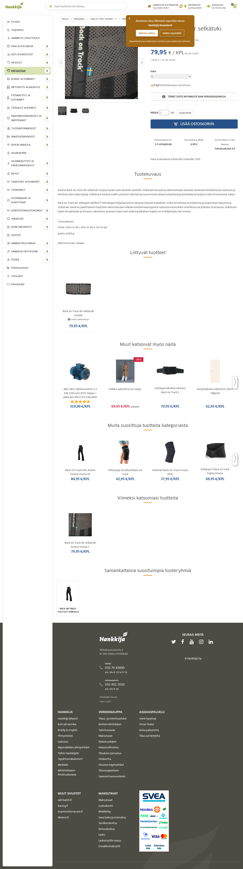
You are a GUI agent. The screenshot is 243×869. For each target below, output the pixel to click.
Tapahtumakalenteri (70, 759)
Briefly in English (67, 730)
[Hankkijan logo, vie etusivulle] (15, 5)
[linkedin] (212, 641)
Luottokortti (106, 806)
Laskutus (63, 741)
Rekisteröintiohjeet (110, 724)
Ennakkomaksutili (109, 846)
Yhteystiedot (65, 736)
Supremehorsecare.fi (70, 811)
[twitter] (174, 641)
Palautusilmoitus (109, 747)
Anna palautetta (149, 730)
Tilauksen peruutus (110, 753)
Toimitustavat (107, 730)
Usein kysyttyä (147, 718)
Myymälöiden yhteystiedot (73, 747)
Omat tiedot (146, 724)
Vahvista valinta (147, 33)
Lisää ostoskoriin (196, 123)
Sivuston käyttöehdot (111, 765)
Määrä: (154, 112)
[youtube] (192, 641)
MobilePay (105, 811)
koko (153, 71)
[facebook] (183, 641)
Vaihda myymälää (172, 33)
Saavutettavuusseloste (112, 776)
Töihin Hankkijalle (68, 753)
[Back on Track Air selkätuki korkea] (101, 62)
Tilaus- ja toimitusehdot (113, 718)
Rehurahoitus (107, 829)
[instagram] (202, 641)
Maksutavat (106, 736)
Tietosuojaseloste (109, 770)
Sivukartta (105, 759)
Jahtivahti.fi (65, 800)
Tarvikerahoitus (108, 823)
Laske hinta (185, 112)
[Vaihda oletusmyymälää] (181, 6)
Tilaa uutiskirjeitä (149, 736)
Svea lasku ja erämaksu (112, 817)
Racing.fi (63, 806)
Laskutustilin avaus (110, 840)
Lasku (102, 834)
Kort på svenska (67, 724)
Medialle (63, 765)
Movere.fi (63, 817)
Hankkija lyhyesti (68, 718)
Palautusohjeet (108, 741)
